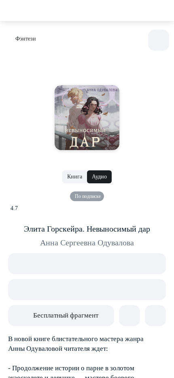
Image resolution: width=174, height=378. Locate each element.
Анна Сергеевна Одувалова (87, 242)
